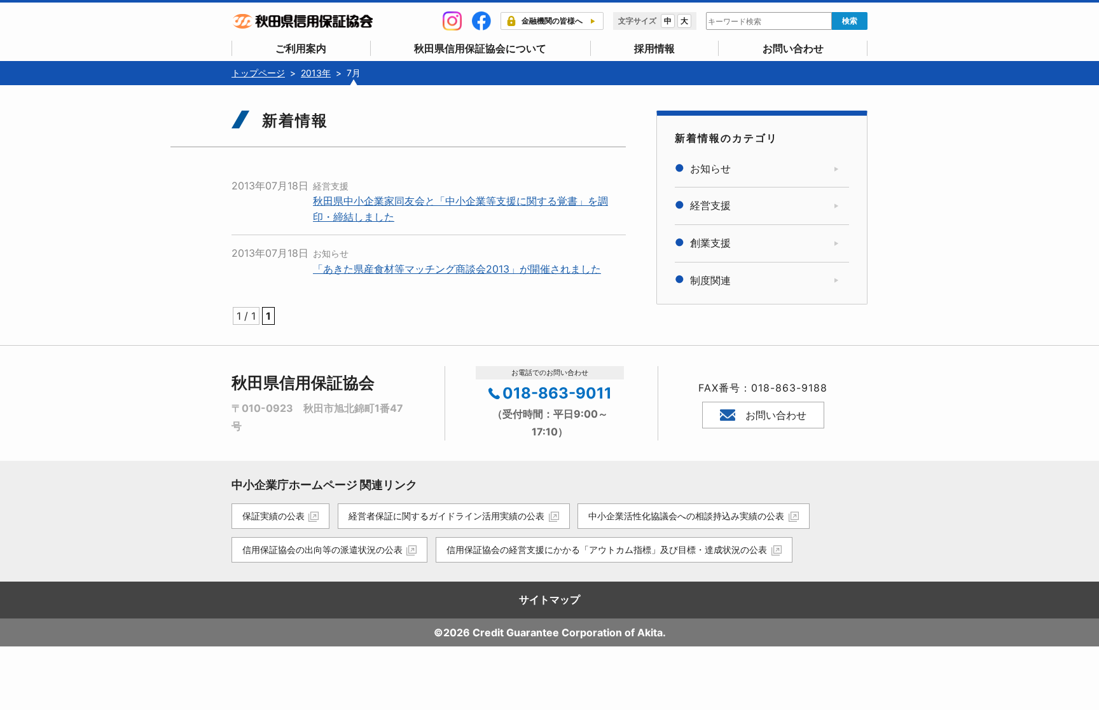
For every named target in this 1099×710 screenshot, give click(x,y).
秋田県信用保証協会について (480, 48)
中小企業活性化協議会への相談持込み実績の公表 (686, 515)
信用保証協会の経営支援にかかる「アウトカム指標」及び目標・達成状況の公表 (606, 549)
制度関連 (710, 280)
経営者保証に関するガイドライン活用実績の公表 (446, 515)
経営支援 (331, 186)
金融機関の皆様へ (552, 20)
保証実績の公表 (273, 515)
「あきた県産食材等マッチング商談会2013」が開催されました (457, 269)
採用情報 (654, 48)
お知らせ (331, 253)
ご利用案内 (300, 48)
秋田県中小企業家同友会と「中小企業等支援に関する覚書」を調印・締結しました (460, 209)
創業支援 (710, 242)
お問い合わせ (793, 48)
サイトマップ (549, 599)
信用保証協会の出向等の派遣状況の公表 (322, 549)
